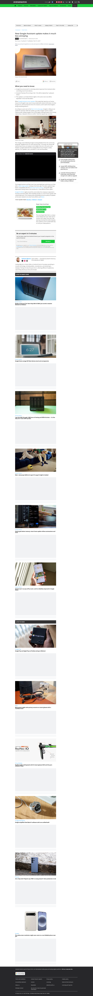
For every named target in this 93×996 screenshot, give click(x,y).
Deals (74, 5)
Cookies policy (65, 979)
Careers (33, 982)
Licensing (48, 982)
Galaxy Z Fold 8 (48, 25)
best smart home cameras (37, 187)
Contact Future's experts (36, 979)
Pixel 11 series (38, 25)
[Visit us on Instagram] (59, 2)
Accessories (63, 5)
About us (17, 985)
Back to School (27, 25)
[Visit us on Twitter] (54, 2)
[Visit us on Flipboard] (61, 2)
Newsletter (53, 81)
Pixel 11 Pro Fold (60, 25)
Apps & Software (53, 5)
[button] (77, 2)
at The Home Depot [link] (43, 207)
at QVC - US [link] (41, 209)
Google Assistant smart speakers (26, 101)
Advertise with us (50, 985)
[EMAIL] (27, 261)
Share (18, 81)
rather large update (23, 186)
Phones (26, 5)
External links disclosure (67, 982)
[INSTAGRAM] (25, 261)
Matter (42, 197)
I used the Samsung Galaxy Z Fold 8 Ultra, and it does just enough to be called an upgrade (69, 174)
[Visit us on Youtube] (57, 2)
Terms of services (32, 245)
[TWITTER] (23, 261)
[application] (35, 166)
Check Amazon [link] (40, 212)
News (17, 38)
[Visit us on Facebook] (52, 2)
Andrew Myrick (24, 38)
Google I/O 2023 (19, 192)
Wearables (33, 5)
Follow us (46, 81)
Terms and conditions (20, 979)
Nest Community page (37, 109)
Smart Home (24, 30)
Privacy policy (49, 979)
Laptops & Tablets (42, 5)
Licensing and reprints (67, 985)
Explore (20, 5)
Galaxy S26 (70, 25)
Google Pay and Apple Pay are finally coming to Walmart (68, 180)
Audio (69, 5)
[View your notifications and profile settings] (72, 2)
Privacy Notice (19, 246)
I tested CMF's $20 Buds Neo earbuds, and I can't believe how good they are (69, 168)
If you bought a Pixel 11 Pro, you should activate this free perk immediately (68, 161)
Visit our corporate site (67, 969)
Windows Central (19, 988)
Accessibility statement (20, 982)
